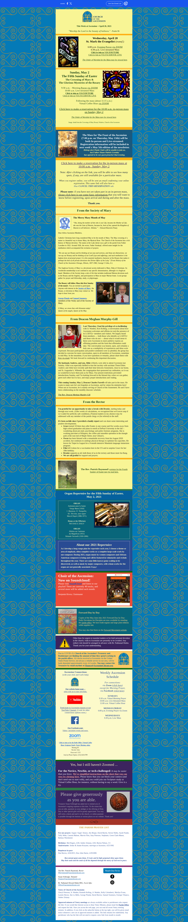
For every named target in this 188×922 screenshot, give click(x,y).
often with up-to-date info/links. (75, 692)
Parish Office (124, 905)
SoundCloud (75, 583)
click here (117, 685)
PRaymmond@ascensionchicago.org (71, 873)
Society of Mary (84, 288)
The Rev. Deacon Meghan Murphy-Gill (74, 395)
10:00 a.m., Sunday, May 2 (94, 166)
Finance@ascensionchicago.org (69, 879)
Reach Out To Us (112, 870)
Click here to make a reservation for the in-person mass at (94, 163)
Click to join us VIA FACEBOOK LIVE (105, 55)
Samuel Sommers (80, 298)
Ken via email (63, 358)
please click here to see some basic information (83, 194)
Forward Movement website (115, 630)
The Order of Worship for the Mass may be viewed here (104, 60)
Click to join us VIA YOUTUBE (105, 52)
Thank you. (94, 203)
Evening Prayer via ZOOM (110, 47)
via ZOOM (104, 103)
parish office (87, 623)
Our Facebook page (75, 728)
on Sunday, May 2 (94, 112)
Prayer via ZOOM (89, 88)
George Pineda (64, 298)
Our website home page (74, 689)
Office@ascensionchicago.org (69, 885)
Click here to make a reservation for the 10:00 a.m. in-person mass (94, 109)
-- (84, 689)
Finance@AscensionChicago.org (99, 665)
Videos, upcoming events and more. (75, 731)
